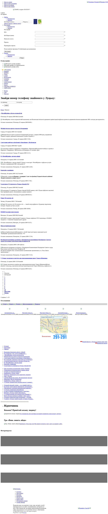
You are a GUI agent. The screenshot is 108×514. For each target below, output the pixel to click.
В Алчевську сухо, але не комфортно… (15, 353)
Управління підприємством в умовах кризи (16, 370)
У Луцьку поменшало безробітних (14, 389)
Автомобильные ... (63, 313)
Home (2, 110)
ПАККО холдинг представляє (10, 212)
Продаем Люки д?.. (45, 313)
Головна (18, 491)
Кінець (6, 293)
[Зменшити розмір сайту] (11, 67)
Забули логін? (17, 23)
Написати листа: (9, 39)
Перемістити (11, 18)
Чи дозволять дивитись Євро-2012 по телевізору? (18, 359)
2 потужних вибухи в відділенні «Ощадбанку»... (18, 358)
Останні (6, 346)
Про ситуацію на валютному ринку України (16, 368)
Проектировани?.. (81, 313)
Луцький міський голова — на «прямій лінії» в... (18, 385)
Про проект (19, 493)
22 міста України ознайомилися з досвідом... (17, 391)
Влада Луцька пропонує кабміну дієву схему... (17, 396)
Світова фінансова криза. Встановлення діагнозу (18, 377)
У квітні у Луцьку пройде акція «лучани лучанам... (18, 399)
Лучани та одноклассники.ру (12, 371)
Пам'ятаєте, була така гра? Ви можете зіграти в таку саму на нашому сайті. (40, 424)
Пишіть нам (19, 498)
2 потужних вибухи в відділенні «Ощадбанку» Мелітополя (18, 142)
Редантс (24, 512)
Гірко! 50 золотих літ (7, 198)
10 (5, 290)
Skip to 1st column (9, 5)
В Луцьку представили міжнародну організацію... (18, 386)
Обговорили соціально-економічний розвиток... (18, 388)
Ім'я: (5, 32)
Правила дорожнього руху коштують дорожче (17, 374)
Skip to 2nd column (9, 6)
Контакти (19, 496)
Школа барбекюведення (8, 226)
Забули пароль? (8, 23)
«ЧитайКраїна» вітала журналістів (11, 113)
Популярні (7, 347)
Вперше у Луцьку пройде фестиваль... (15, 392)
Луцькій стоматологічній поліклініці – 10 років (17, 397)
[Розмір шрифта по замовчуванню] (14, 65)
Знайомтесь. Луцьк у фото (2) (12, 380)
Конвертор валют (102, 343)
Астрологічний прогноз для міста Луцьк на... (17, 361)
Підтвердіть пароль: (9, 45)
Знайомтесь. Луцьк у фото (11, 373)
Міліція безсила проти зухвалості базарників (14, 128)
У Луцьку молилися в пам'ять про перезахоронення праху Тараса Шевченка (24, 258)
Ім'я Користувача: (9, 35)
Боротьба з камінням (7, 170)
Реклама (18, 494)
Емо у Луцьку (8, 376)
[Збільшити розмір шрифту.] (12, 64)
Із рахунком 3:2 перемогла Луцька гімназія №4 (15, 184)
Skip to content (8, 2)
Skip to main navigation (10, 3)
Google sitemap (20, 502)
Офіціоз (6, 349)
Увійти (6, 17)
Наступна (7, 291)
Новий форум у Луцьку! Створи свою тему (94, 341)
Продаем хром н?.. (27, 313)
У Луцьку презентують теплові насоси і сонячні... (18, 382)
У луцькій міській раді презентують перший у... (17, 394)
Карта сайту (19, 499)
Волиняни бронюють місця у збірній (14, 352)
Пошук (6, 53)
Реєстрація (7, 25)
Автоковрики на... (9, 313)
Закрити (9, 20)
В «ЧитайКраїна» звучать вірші (10, 156)
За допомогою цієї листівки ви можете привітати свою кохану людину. (40, 413)
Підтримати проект (22, 501)
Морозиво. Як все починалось (12, 379)
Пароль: (6, 42)
